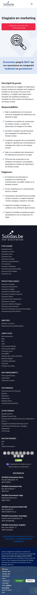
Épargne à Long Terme (9, 416)
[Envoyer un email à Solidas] (4, 453)
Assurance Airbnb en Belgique (11, 304)
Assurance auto (7, 249)
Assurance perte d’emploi (10, 306)
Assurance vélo (7, 256)
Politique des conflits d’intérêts (12, 356)
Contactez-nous (7, 351)
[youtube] (18, 456)
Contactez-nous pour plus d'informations (18, 27)
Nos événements (7, 336)
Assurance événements (9, 287)
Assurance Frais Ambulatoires (11, 299)
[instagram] (12, 453)
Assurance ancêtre (8, 251)
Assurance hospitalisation (10, 261)
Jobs (3, 344)
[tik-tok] (28, 453)
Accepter (19, 581)
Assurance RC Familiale (9, 271)
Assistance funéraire (9, 301)
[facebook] (8, 453)
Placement (5, 396)
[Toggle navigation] (31, 3)
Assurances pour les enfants (11, 311)
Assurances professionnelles (11, 269)
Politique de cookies (8, 366)
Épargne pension (7, 414)
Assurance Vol (6, 274)
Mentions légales (7, 358)
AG (2, 444)
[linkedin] (17, 453)
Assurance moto (7, 254)
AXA (3, 441)
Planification (6, 398)
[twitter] (32, 453)
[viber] (24, 453)
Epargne (4, 393)
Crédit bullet (6, 378)
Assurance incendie (8, 259)
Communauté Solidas (9, 346)
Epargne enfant (7, 401)
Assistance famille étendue (11, 291)
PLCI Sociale (6, 431)
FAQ (3, 341)
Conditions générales (9, 361)
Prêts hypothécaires (8, 375)
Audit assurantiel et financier (11, 391)
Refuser (30, 581)
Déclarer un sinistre (8, 323)
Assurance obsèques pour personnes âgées (16, 309)
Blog (3, 339)
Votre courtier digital (8, 349)
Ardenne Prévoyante (8, 446)
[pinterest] (14, 456)
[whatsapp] (20, 453)
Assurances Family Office (10, 403)
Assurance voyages (8, 289)
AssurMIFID (5, 353)
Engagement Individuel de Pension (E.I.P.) (15, 423)
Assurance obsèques (9, 266)
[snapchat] (22, 456)
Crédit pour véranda (8, 380)
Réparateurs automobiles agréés (12, 326)
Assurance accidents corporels (12, 294)
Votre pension (6, 264)
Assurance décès (7, 296)
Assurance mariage (8, 284)
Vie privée (5, 363)
